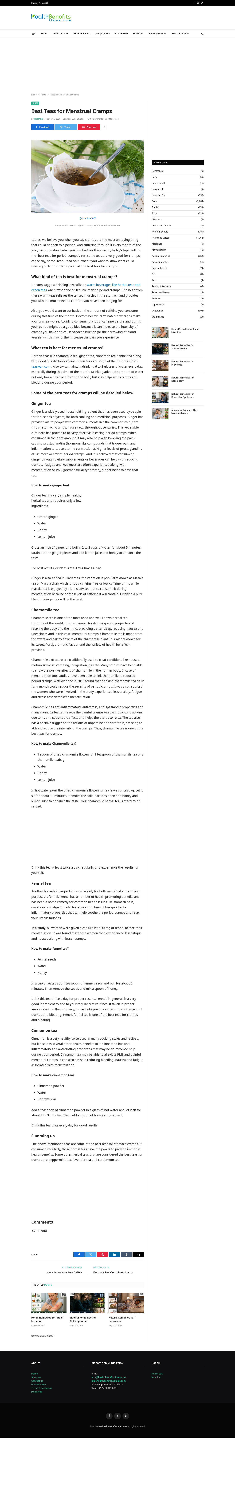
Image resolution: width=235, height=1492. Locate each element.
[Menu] (33, 33)
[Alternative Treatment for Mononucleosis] (160, 413)
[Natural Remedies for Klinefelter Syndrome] (160, 397)
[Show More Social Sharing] (104, 127)
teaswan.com (41, 366)
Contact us (37, 1380)
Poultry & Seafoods (161, 286)
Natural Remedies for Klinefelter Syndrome (182, 395)
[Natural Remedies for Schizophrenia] (87, 1303)
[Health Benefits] (51, 17)
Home (43, 33)
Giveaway (157, 219)
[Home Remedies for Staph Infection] (49, 1303)
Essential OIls (158, 195)
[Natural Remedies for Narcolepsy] (160, 381)
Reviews (156, 298)
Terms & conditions (41, 1388)
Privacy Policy (38, 1384)
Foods (155, 207)
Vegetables (157, 310)
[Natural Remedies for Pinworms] (126, 1303)
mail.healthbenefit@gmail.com (108, 1380)
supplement (158, 304)
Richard (38, 119)
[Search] (202, 33)
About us (36, 1377)
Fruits (154, 213)
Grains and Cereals (161, 225)
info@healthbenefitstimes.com (108, 1377)
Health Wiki (121, 33)
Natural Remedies (161, 256)
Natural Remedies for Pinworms (122, 1319)
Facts (35, 103)
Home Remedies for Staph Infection (47, 1319)
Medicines (157, 244)
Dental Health (60, 33)
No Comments (96, 119)
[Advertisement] (117, 65)
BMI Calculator (180, 33)
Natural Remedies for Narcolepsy (182, 379)
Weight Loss (102, 33)
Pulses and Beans (161, 292)
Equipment (157, 189)
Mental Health (82, 33)
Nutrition (138, 33)
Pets (154, 280)
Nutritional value (160, 262)
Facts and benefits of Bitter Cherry (113, 1272)
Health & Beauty (160, 231)
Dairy (154, 177)
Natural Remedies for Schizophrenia (83, 1319)
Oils (154, 274)
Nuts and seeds (159, 268)
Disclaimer (36, 1391)
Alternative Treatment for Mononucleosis (184, 412)
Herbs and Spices (160, 237)
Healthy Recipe (157, 33)
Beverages (157, 171)
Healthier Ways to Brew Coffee (64, 1272)
